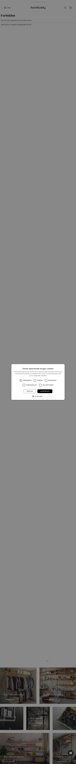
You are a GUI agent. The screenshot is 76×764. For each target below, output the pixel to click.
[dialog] (38, 382)
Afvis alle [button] (30, 391)
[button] (38, 396)
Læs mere (44, 375)
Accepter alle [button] (44, 391)
